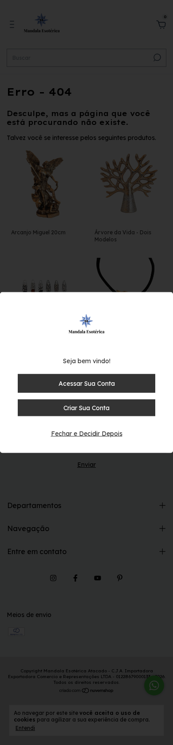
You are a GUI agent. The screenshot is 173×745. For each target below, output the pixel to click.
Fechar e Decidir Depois (86, 434)
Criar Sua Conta (86, 408)
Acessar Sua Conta (87, 384)
